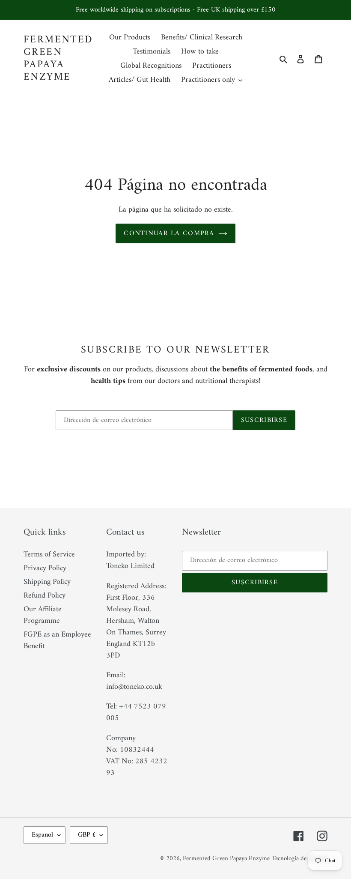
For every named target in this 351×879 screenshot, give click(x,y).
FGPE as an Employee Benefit (57, 640)
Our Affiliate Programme (43, 615)
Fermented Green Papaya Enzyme (58, 58)
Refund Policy (44, 595)
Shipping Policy (47, 582)
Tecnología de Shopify (299, 858)
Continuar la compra (169, 233)
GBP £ (86, 835)
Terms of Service (49, 554)
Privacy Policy (45, 568)
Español (42, 835)
